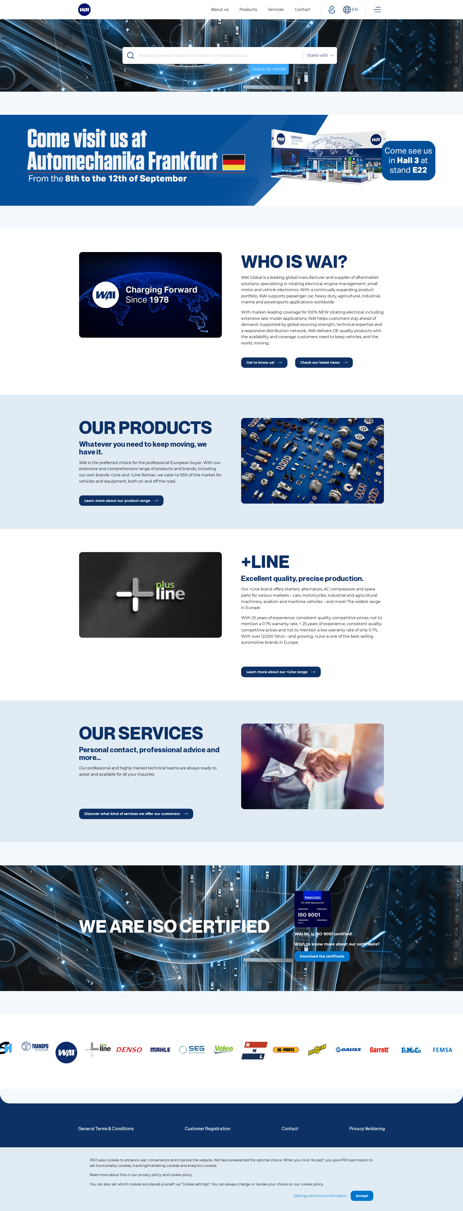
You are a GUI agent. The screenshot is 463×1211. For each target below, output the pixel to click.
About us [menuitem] (220, 9)
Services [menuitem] (276, 9)
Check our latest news (320, 362)
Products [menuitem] (248, 9)
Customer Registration (207, 1128)
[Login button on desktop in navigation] (331, 9)
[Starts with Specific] (320, 55)
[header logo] (84, 9)
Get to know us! (260, 362)
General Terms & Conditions (106, 1128)
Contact (290, 1128)
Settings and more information (320, 1196)
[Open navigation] (377, 9)
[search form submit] (131, 55)
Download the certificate (322, 956)
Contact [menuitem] (302, 9)
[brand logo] (27, 1049)
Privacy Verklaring (367, 1128)
